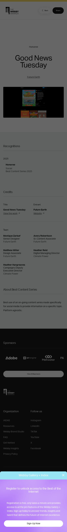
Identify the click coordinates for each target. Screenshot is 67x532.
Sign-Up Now (33, 523)
